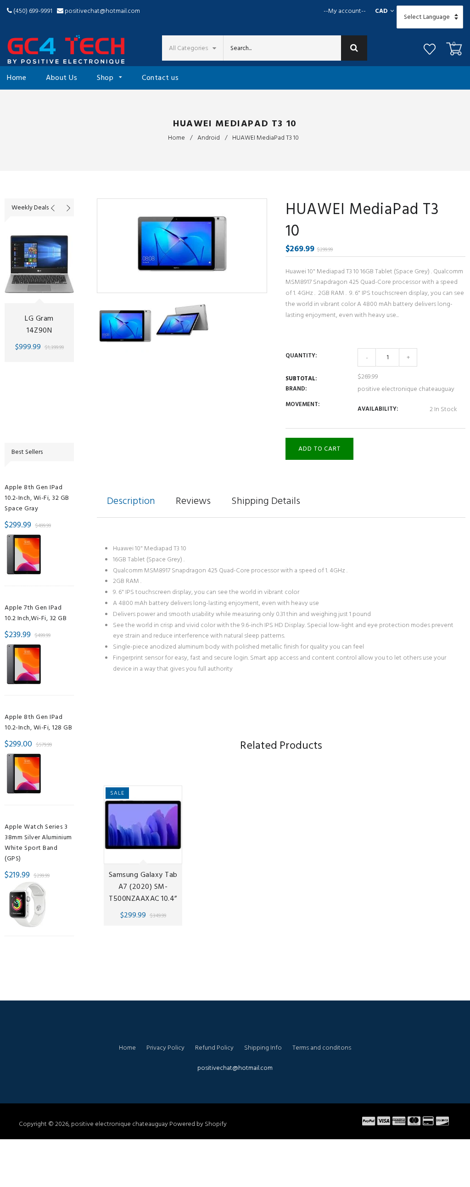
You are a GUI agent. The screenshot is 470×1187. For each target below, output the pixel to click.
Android (208, 137)
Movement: (302, 404)
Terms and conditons (321, 1047)
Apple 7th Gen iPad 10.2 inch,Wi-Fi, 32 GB (36, 612)
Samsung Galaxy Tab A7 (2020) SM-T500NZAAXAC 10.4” (142, 886)
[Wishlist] (430, 50)
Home (16, 78)
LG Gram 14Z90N (39, 324)
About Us (61, 78)
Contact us (160, 78)
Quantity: (301, 355)
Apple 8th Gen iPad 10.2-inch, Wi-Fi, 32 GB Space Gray (37, 498)
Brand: (296, 389)
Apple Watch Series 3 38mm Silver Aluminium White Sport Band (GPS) (38, 842)
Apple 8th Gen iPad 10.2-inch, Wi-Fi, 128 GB (38, 722)
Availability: (378, 409)
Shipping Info (263, 1047)
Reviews (193, 500)
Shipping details (265, 500)
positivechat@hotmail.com (102, 11)
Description (131, 500)
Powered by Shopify (198, 1124)
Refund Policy (214, 1047)
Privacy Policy (165, 1047)
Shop (106, 78)
